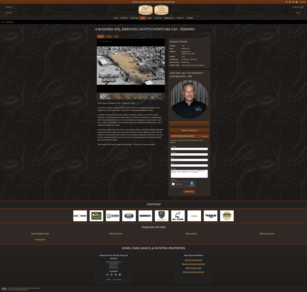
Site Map (108, 279)
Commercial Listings (197, 65)
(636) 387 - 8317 (298, 7)
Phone (172, 163)
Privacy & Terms (117, 279)
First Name (173, 146)
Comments (173, 169)
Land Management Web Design (21, 289)
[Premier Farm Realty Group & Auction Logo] (153, 10)
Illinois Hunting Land (193, 268)
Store (298, 13)
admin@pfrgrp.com (113, 267)
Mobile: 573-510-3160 (189, 130)
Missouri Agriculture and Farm (193, 264)
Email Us (9, 7)
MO (189, 53)
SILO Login (302, 2)
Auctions (9, 13)
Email (172, 158)
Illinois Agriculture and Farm (193, 272)
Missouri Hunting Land (193, 260)
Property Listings (10, 22)
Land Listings (186, 65)
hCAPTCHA (173, 180)
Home (3, 22)
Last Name (173, 152)
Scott (183, 56)
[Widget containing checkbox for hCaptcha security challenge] (183, 184)
